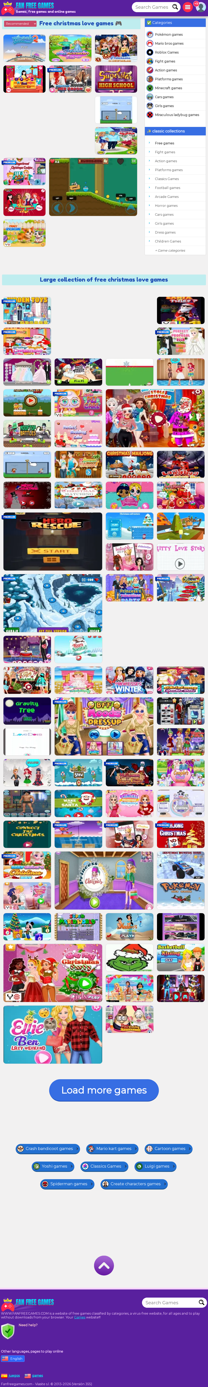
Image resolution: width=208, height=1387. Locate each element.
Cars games (164, 97)
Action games (166, 70)
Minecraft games (168, 88)
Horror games (166, 206)
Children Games (168, 241)
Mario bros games (169, 43)
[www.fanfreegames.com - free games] (28, 1305)
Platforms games (169, 79)
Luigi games (157, 1166)
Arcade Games (167, 197)
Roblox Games (167, 52)
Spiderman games (68, 1183)
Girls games (164, 106)
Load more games (104, 1090)
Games (79, 1317)
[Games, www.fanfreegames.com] (28, 8)
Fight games (165, 61)
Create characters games (136, 1183)
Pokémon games (169, 34)
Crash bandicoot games (49, 1148)
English (16, 1359)
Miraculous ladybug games (177, 115)
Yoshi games (54, 1166)
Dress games (165, 232)
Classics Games (167, 179)
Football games (167, 188)
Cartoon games (170, 1148)
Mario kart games (113, 1148)
